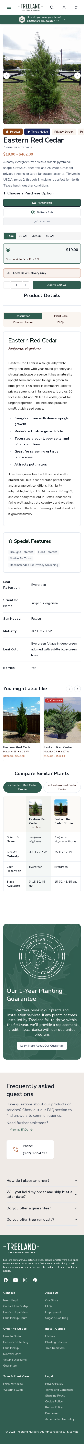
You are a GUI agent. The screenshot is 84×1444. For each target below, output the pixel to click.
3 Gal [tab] (10, 236)
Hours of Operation (15, 1312)
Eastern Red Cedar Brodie (63, 821)
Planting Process (56, 1342)
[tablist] (42, 236)
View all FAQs (19, 1130)
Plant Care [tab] (61, 316)
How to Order (12, 1336)
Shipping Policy (55, 1396)
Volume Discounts (15, 1360)
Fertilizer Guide (13, 1384)
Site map (72, 1432)
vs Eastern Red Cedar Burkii (62, 787)
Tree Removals (55, 1348)
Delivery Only (12, 1354)
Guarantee (10, 1366)
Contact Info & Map (15, 1306)
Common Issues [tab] (23, 322)
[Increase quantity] (25, 285)
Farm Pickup (11, 1348)
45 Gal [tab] (50, 236)
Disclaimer (52, 1413)
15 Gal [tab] (23, 236)
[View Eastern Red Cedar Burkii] (62, 729)
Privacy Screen (64, 132)
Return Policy (54, 1407)
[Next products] (77, 689)
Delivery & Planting (15, 1342)
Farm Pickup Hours (15, 1318)
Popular (15, 132)
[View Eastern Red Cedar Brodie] (21, 729)
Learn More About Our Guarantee (42, 1046)
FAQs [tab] (60, 322)
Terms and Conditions (59, 1390)
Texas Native (39, 132)
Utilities (50, 1336)
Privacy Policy (54, 1384)
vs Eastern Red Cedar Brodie (22, 787)
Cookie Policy (54, 1401)
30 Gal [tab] (36, 236)
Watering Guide (13, 1390)
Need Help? (10, 1300)
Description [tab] (23, 316)
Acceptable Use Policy (59, 1419)
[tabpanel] (42, 254)
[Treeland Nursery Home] (21, 1248)
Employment (53, 1312)
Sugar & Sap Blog (56, 1318)
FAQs (48, 1306)
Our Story (51, 1300)
